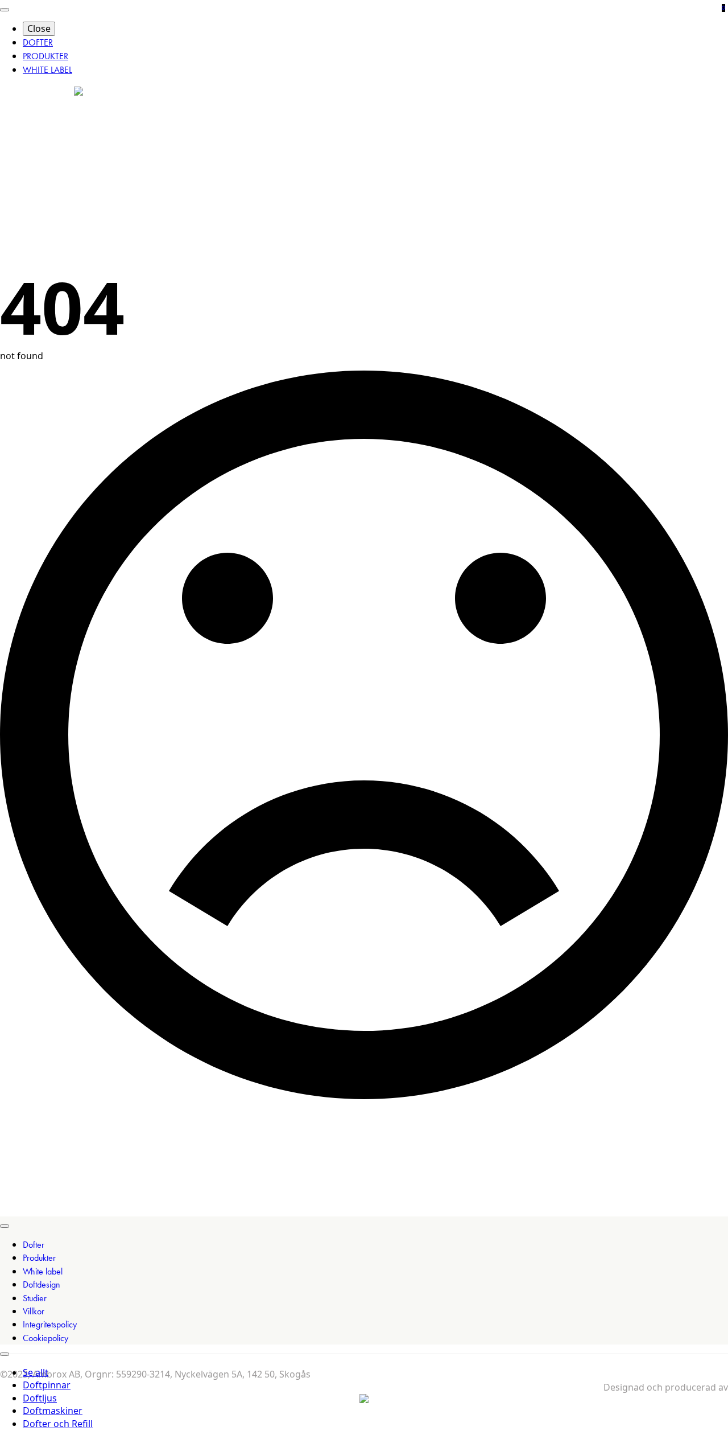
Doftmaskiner (52, 1410)
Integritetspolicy (50, 1324)
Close (39, 28)
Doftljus (40, 1398)
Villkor (33, 1311)
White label (43, 1271)
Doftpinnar (47, 1385)
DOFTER (38, 42)
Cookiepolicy (45, 1338)
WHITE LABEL (47, 70)
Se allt (35, 1372)
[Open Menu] (4, 9)
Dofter (33, 1245)
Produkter (39, 1258)
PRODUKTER (45, 56)
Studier (35, 1298)
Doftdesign (41, 1284)
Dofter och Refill (58, 1423)
